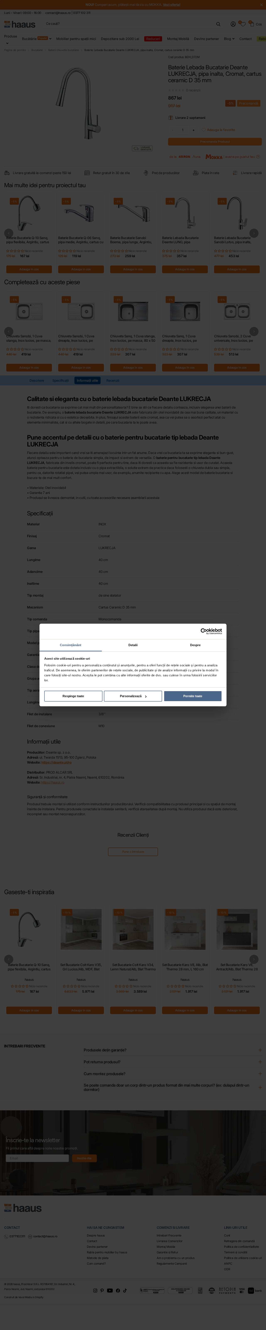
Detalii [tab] (133, 645)
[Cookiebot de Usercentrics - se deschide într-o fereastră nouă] (204, 631)
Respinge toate (73, 696)
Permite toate (192, 696)
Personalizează (131, 696)
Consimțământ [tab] (70, 645)
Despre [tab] (195, 645)
